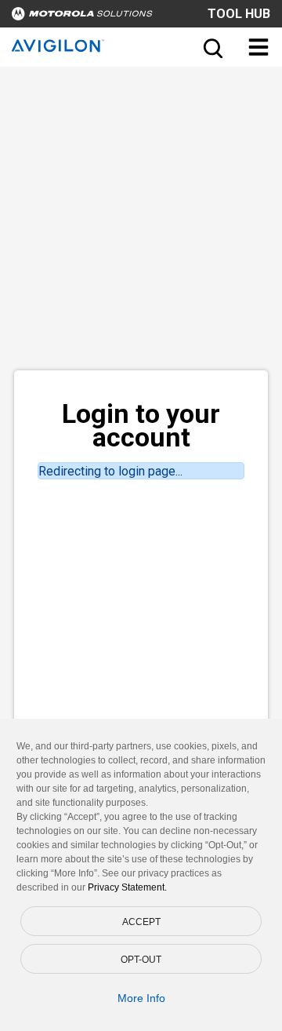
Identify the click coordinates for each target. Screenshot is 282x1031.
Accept (141, 921)
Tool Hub (239, 13)
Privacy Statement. (127, 887)
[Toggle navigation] (258, 47)
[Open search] (211, 47)
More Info (141, 998)
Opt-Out (141, 959)
